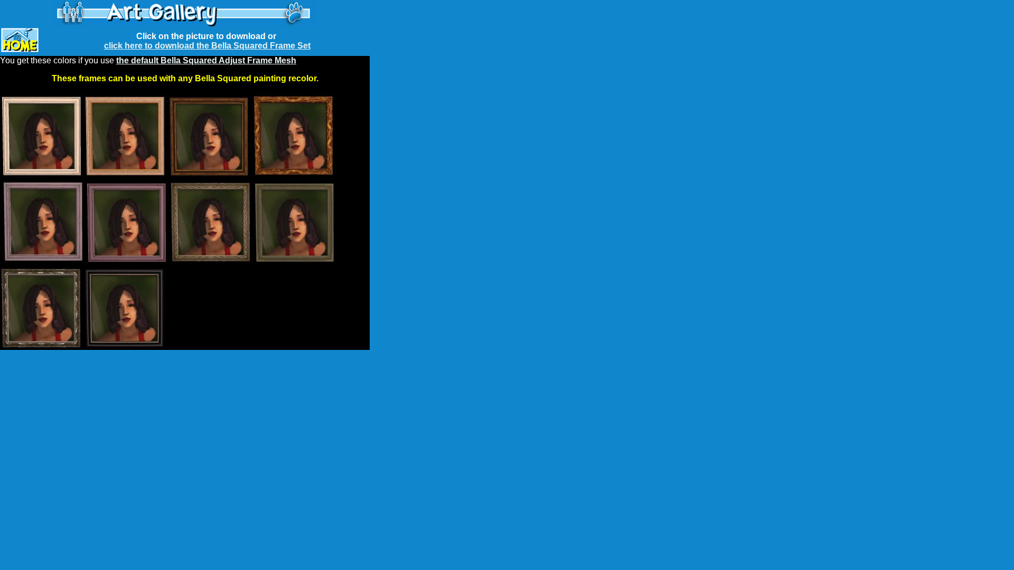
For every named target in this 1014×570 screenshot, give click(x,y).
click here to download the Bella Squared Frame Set (207, 45)
